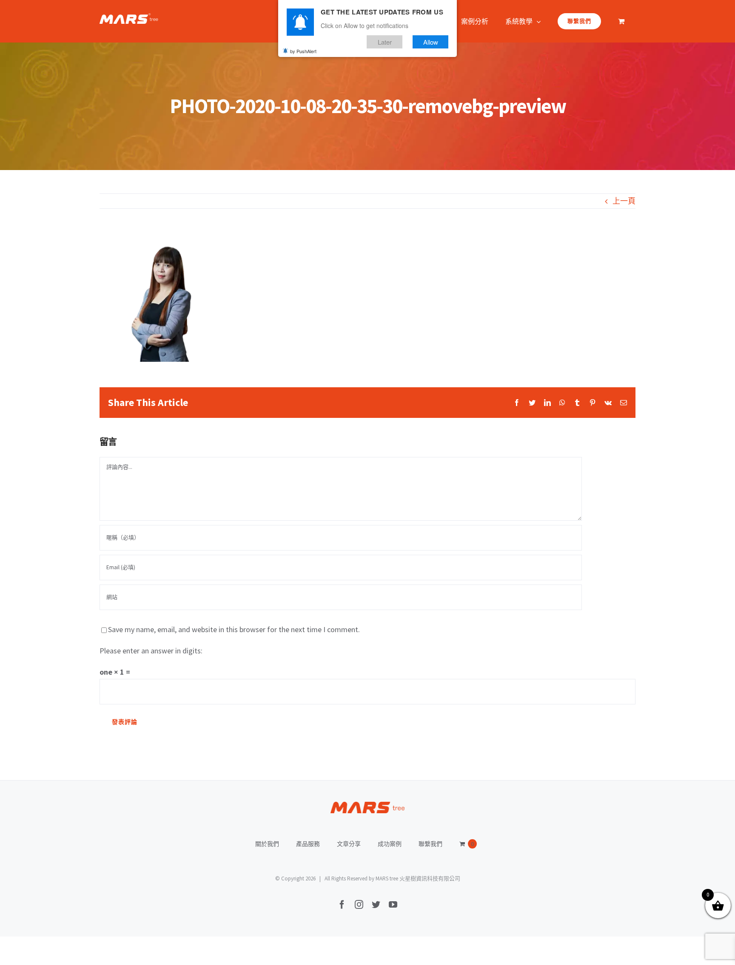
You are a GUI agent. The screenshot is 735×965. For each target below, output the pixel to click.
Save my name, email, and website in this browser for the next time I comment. (234, 629)
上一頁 (623, 201)
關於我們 (267, 844)
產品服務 (308, 844)
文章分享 (349, 844)
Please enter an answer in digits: (151, 651)
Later (385, 41)
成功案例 (390, 844)
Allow (430, 41)
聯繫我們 (430, 844)
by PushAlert (303, 51)
